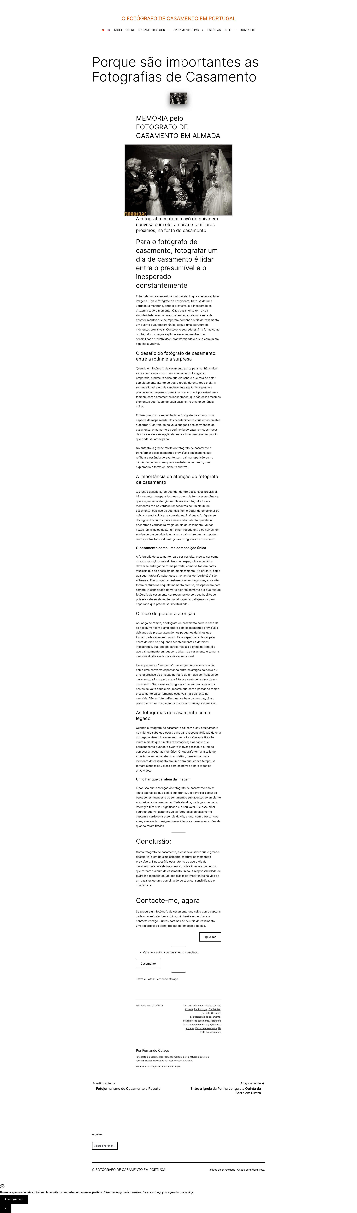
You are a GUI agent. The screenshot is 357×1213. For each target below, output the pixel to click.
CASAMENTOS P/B (186, 30)
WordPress (258, 1169)
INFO (228, 30)
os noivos (207, 529)
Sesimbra (216, 1013)
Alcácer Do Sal (212, 1005)
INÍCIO (118, 30)
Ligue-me (210, 937)
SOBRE (130, 30)
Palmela (206, 1013)
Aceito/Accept (14, 1199)
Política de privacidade (222, 1169)
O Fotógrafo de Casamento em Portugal (179, 18)
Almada (189, 1009)
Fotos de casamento (206, 1028)
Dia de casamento (210, 1016)
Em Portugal (200, 1009)
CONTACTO (247, 30)
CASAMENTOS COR (151, 30)
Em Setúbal (214, 1009)
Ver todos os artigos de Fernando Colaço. (158, 1066)
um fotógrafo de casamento (165, 368)
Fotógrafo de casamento (196, 1020)
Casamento (148, 963)
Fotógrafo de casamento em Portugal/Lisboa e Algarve (202, 1024)
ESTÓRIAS (214, 30)
